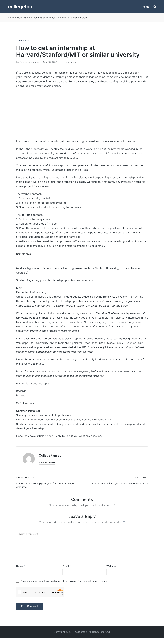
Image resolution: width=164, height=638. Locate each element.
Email (66, 566)
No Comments (68, 62)
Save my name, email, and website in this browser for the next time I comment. (65, 581)
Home (11, 17)
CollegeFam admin (53, 455)
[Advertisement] (82, 113)
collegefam (21, 6)
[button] (47, 462)
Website (111, 566)
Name (20, 566)
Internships (24, 40)
